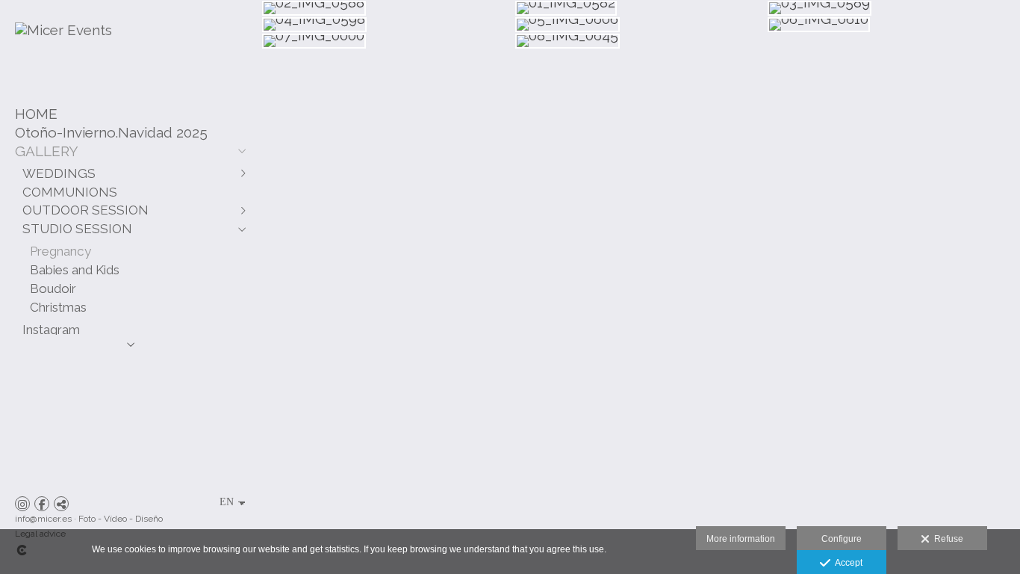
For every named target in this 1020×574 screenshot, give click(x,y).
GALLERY (46, 151)
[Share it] (61, 503)
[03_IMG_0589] (893, 8)
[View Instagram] (22, 503)
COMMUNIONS (69, 192)
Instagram (51, 329)
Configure (841, 539)
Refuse (946, 539)
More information (740, 539)
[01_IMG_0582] (641, 8)
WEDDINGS (59, 173)
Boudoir (53, 288)
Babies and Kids (74, 269)
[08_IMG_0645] (641, 41)
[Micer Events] (63, 30)
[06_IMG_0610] (893, 25)
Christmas (58, 307)
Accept (846, 563)
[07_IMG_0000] (388, 41)
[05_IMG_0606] (641, 25)
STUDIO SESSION (77, 228)
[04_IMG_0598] (388, 25)
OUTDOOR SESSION (85, 210)
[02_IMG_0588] (388, 8)
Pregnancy (60, 251)
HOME (36, 113)
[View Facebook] (41, 503)
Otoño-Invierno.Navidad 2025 (111, 132)
